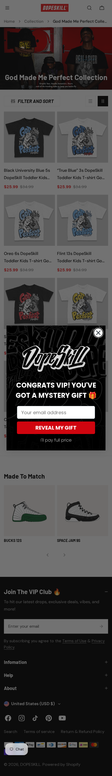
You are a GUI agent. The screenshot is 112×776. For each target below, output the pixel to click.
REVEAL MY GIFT (56, 427)
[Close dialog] (98, 332)
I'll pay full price (56, 440)
